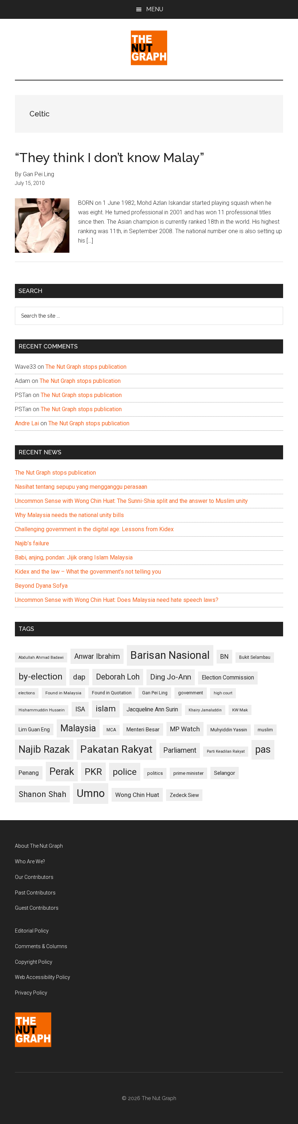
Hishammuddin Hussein (42, 710)
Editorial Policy (32, 931)
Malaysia (78, 728)
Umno (91, 793)
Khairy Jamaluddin (205, 710)
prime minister (188, 773)
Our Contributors (34, 877)
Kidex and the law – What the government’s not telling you (88, 571)
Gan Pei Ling (155, 692)
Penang (29, 772)
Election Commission (228, 677)
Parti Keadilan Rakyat (226, 751)
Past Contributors (35, 893)
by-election (41, 676)
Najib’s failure (32, 543)
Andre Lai (27, 423)
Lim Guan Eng (34, 729)
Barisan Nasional (170, 655)
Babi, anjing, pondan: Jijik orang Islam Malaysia (74, 557)
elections (27, 693)
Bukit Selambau (254, 657)
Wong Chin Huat (137, 794)
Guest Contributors (37, 908)
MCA (111, 729)
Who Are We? (30, 861)
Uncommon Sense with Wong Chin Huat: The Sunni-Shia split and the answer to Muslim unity (131, 500)
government (190, 692)
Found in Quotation (112, 692)
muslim (265, 729)
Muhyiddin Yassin (228, 729)
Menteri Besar (143, 729)
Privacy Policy (31, 993)
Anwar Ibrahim (97, 656)
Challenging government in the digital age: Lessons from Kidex (94, 529)
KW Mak (240, 709)
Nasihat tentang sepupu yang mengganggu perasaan (81, 486)
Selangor (224, 773)
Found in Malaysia (63, 692)
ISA (80, 709)
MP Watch (185, 729)
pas (263, 749)
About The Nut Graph (39, 846)
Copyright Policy (33, 962)
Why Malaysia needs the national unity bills (69, 515)
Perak (61, 771)
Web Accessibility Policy (42, 977)
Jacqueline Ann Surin (152, 709)
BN (224, 656)
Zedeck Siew (184, 795)
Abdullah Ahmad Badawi (41, 657)
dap (79, 676)
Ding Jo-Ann (170, 677)
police (125, 771)
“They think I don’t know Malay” (109, 157)
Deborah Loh (118, 676)
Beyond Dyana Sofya (41, 585)
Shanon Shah (42, 794)
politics (155, 773)
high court (223, 693)
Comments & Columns (41, 946)
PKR (93, 771)
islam (106, 709)
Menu (154, 9)
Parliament (179, 750)
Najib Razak (44, 749)
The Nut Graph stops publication (85, 366)
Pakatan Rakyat (116, 749)
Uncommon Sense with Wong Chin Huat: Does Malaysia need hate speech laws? (116, 599)
